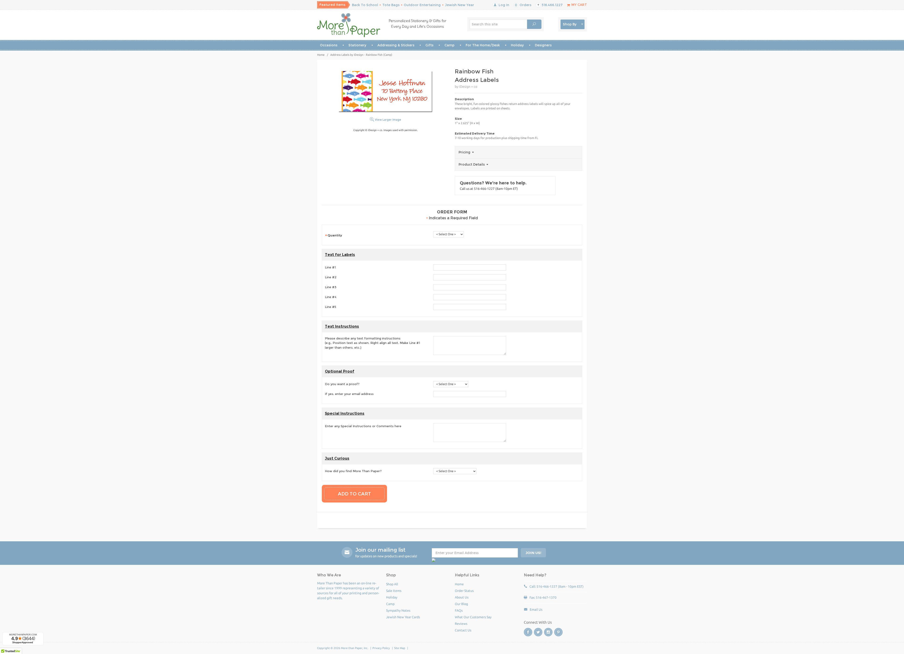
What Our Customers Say (473, 617)
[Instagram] (548, 632)
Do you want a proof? (342, 384)
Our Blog (461, 604)
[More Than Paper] (348, 25)
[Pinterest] (558, 632)
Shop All (392, 584)
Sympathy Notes (398, 610)
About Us (461, 597)
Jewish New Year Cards (403, 617)
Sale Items (393, 591)
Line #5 (330, 307)
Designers (543, 45)
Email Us (536, 609)
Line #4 (330, 297)
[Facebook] (528, 632)
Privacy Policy (381, 648)
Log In (503, 5)
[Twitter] (538, 632)
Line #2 (330, 277)
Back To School (365, 5)
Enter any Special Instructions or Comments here (363, 426)
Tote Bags (391, 5)
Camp (449, 45)
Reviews (461, 624)
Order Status (464, 591)
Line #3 (330, 287)
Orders (525, 5)
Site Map (399, 648)
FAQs (459, 610)
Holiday (517, 45)
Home (321, 54)
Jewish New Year (459, 5)
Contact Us (463, 630)
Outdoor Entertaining (422, 5)
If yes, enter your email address (349, 394)
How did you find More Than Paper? (353, 471)
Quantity (335, 235)
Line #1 (330, 267)
